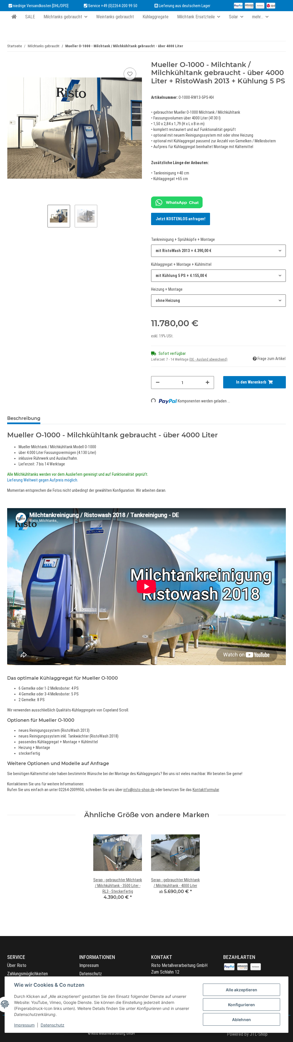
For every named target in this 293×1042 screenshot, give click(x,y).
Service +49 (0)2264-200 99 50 (112, 5)
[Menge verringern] (157, 382)
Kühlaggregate (155, 16)
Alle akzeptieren (241, 989)
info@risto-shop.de (139, 789)
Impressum (89, 965)
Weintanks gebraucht (115, 16)
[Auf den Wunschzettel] (130, 74)
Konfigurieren (241, 1004)
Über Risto (16, 965)
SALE (30, 16)
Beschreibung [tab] (23, 418)
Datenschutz (90, 973)
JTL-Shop (259, 1034)
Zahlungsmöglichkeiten (27, 973)
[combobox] (218, 251)
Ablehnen (241, 1019)
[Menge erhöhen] (207, 382)
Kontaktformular (206, 789)
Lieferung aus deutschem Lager (184, 5)
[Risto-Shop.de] (14, 17)
